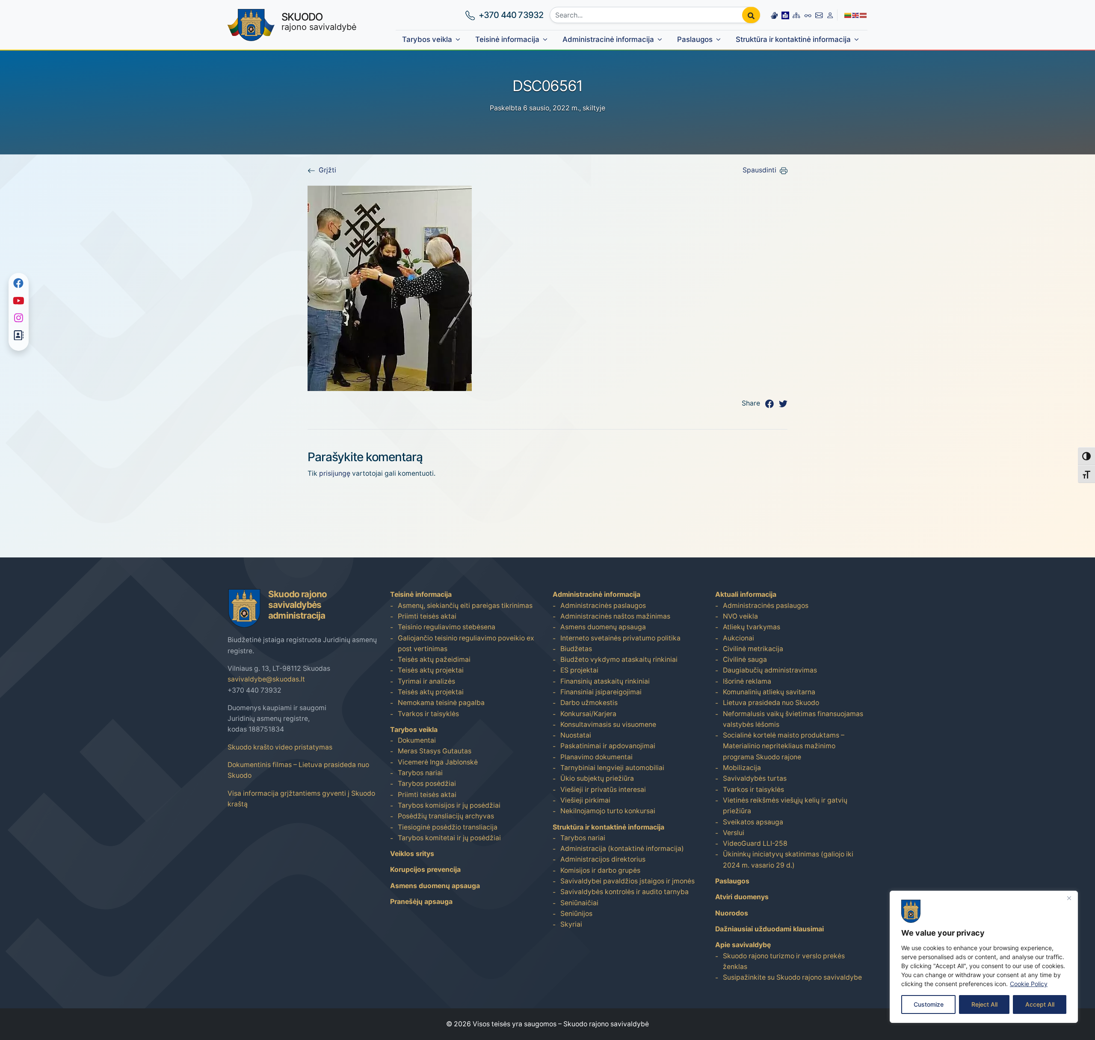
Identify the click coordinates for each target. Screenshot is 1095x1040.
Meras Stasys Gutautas (434, 751)
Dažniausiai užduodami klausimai (769, 929)
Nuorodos (731, 913)
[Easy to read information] (785, 14)
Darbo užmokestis (589, 703)
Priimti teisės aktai (427, 616)
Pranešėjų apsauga (421, 902)
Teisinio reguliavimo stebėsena (446, 627)
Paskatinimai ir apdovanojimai (607, 746)
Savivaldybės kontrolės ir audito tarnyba (624, 892)
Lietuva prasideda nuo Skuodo (771, 703)
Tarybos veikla (427, 39)
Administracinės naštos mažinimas (615, 616)
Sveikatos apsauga (753, 822)
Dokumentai (417, 740)
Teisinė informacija (507, 39)
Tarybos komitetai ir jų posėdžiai (449, 838)
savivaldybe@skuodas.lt (266, 679)
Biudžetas (576, 649)
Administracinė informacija (608, 39)
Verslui (733, 833)
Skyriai (571, 924)
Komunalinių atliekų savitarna (769, 692)
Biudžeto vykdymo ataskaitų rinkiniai (619, 659)
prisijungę (334, 473)
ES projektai (579, 670)
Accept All (1039, 1004)
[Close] (1069, 898)
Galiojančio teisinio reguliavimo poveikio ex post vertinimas (466, 643)
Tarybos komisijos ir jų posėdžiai (449, 805)
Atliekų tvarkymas (751, 627)
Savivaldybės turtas (755, 778)
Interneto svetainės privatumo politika (620, 638)
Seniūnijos (576, 914)
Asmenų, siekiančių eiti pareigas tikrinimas (465, 605)
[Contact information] (819, 14)
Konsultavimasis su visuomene (608, 724)
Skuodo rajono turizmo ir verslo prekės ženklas (784, 961)
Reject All (984, 1004)
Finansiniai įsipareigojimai (601, 692)
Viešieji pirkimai (585, 800)
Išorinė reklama (747, 681)
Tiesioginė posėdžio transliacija (447, 827)
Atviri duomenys (742, 897)
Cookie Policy (1029, 983)
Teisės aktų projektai (431, 670)
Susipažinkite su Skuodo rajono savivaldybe (792, 977)
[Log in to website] (830, 14)
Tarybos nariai (420, 773)
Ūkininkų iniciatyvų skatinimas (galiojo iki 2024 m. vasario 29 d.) (788, 859)
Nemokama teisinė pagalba (441, 703)
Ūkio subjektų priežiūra (597, 778)
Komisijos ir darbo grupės (600, 870)
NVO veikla (740, 616)
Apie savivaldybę (743, 945)
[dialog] (984, 957)
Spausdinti (759, 170)
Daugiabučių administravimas (770, 670)
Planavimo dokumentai (596, 757)
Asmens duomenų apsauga (435, 886)
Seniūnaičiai (579, 903)
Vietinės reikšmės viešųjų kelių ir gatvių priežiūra (785, 805)
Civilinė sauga (745, 659)
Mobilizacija (742, 768)
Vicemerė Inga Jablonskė (438, 762)
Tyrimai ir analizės (426, 681)
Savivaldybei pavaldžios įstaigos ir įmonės (627, 881)
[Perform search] (751, 15)
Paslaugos (695, 39)
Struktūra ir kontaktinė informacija (793, 39)
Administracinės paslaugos (603, 605)
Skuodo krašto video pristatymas (280, 747)
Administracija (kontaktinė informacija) (622, 848)
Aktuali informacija (745, 594)
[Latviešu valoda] (863, 15)
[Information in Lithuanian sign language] (774, 14)
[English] (856, 15)
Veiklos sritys (412, 854)
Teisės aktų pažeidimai (434, 659)
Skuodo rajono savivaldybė (606, 1024)
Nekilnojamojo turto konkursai (607, 811)
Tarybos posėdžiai (427, 783)
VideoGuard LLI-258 (755, 843)
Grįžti (327, 170)
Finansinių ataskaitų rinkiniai (605, 681)
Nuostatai (575, 735)
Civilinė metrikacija (753, 649)
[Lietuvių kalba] (848, 15)
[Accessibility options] (808, 15)
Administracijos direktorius (602, 859)
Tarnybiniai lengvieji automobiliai (612, 768)
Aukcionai (738, 638)
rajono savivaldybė (319, 21)
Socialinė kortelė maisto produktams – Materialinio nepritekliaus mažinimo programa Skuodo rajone (783, 746)
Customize (929, 1004)
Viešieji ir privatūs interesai (603, 789)
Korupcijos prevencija (425, 869)
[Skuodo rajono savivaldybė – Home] (251, 25)
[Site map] (796, 14)
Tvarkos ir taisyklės (428, 714)
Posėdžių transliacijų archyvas (446, 816)
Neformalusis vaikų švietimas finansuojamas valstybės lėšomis (793, 719)
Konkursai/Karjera (588, 714)
